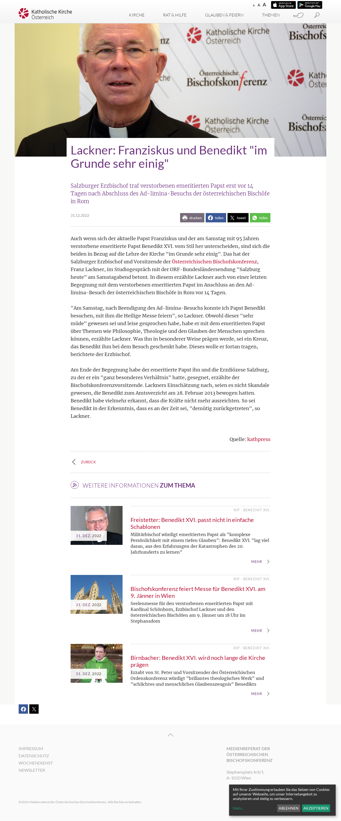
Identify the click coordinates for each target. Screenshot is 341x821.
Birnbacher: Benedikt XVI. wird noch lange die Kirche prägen (198, 661)
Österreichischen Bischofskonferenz (214, 262)
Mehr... (238, 808)
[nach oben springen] (170, 735)
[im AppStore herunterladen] (283, 5)
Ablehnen (289, 808)
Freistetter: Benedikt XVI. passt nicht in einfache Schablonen (192, 523)
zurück (88, 462)
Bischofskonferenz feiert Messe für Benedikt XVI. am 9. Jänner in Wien (198, 592)
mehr (256, 561)
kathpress (258, 439)
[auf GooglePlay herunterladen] (309, 5)
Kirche (136, 15)
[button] (192, 217)
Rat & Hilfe (174, 15)
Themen (271, 15)
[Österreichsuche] (298, 15)
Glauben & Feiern (224, 15)
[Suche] (317, 15)
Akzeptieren (315, 808)
